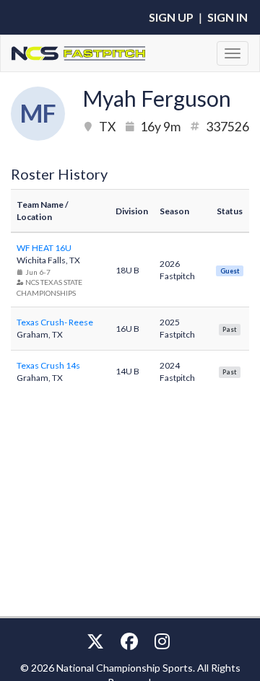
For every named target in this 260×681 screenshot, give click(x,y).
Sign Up (171, 17)
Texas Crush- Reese (55, 322)
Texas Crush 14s (48, 365)
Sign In (227, 17)
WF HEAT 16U (44, 247)
